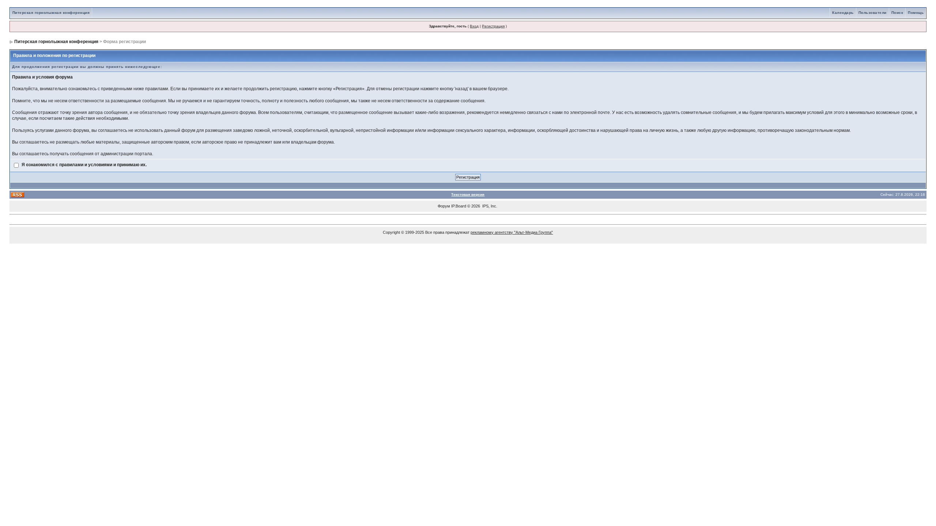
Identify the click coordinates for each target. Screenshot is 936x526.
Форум (444, 206)
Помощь (916, 13)
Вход (474, 26)
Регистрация (493, 26)
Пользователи (872, 13)
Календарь (843, 13)
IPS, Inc (489, 206)
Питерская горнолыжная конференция (51, 13)
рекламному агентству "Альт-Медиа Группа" (512, 232)
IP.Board (458, 206)
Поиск (897, 13)
